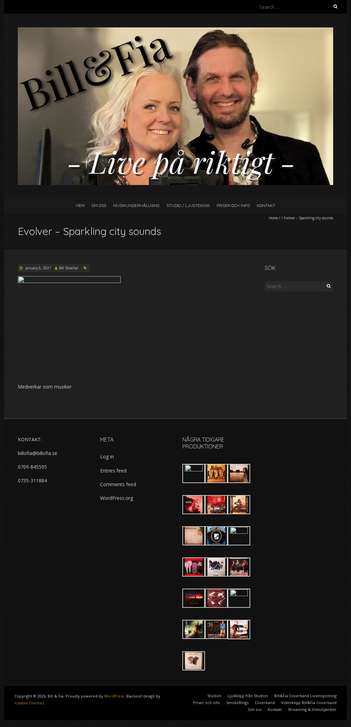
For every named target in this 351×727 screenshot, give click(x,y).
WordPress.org (116, 498)
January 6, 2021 (37, 268)
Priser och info (233, 205)
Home (273, 217)
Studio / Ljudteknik (188, 205)
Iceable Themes (29, 702)
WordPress (114, 696)
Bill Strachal (68, 268)
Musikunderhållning (136, 205)
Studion (214, 695)
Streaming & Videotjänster (312, 709)
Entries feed (113, 470)
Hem (80, 205)
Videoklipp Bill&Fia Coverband (309, 702)
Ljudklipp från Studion (248, 695)
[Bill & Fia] (175, 30)
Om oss (99, 205)
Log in (107, 456)
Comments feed (118, 484)
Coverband (265, 702)
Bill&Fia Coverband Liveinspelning (305, 695)
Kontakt (266, 205)
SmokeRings (237, 702)
